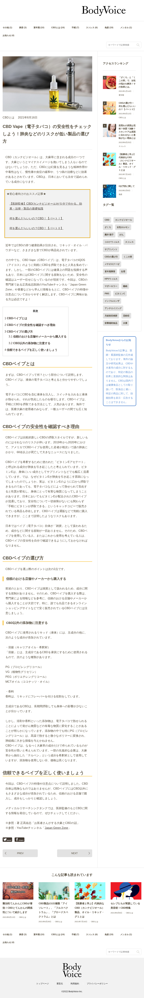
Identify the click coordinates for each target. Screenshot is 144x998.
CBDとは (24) (58, 27)
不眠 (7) (75, 27)
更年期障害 (110, 271)
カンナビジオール (123, 220)
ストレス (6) (92, 27)
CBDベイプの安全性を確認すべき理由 (30, 324)
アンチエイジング (113, 308)
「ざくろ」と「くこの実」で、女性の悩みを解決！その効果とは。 (127, 82)
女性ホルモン (123, 227)
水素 (125, 323)
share (21, 840)
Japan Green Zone (56, 827)
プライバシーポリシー (97, 983)
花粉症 (126, 315)
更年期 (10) (39, 27)
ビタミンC (120, 293)
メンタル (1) (126, 27)
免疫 (120, 194)
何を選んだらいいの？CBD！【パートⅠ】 (36, 218)
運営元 (60, 983)
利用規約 (75, 983)
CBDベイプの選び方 (19, 331)
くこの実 (128, 257)
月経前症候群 (111, 315)
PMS (107, 293)
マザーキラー (111, 286)
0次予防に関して (127, 186)
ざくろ (108, 227)
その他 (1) (7, 27)
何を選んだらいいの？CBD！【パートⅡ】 (36, 228)
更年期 (121, 95)
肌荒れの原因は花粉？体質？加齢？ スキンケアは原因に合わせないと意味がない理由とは (127, 131)
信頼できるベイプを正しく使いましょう (31, 349)
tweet (9, 840)
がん (121, 234)
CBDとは (8, 117)
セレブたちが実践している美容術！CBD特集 (125, 905)
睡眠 (125, 286)
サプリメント (111, 249)
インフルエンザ (112, 301)
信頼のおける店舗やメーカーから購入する (38, 336)
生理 (123, 271)
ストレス (122, 146)
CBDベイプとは (16, 318)
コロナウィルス (112, 242)
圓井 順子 (109, 234)
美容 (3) (23, 27)
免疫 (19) (109, 27)
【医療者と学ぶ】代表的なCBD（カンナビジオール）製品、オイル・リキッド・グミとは (127, 162)
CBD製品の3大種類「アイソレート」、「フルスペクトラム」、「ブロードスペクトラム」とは (53, 910)
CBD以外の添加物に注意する (29, 343)
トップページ (42, 983)
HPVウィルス (111, 279)
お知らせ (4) (8, 35)
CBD (107, 220)
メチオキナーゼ (112, 264)
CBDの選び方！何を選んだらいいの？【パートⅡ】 (127, 106)
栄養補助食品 (111, 323)
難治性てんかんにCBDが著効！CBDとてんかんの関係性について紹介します (17, 908)
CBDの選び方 (111, 257)
